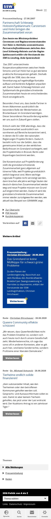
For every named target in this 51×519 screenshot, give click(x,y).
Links (5, 504)
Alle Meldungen (14, 467)
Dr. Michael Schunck (21, 370)
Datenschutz (15, 504)
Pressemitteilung (14, 473)
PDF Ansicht (11, 213)
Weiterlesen (17, 301)
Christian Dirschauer (19, 254)
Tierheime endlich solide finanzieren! (18, 376)
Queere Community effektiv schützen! (20, 324)
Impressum (29, 504)
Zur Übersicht (12, 209)
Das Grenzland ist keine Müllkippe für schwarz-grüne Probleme (25, 262)
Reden (8, 479)
